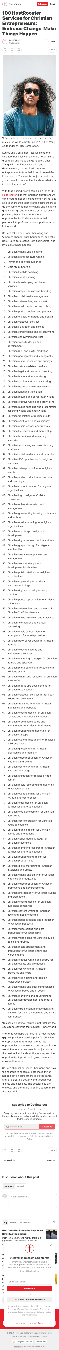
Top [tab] (5, 1222)
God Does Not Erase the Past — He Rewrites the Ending (22, 1232)
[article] (29, 1239)
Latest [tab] (13, 1222)
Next (49, 1160)
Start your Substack (24, 1341)
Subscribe (42, 4)
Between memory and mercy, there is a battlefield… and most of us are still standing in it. (21, 1239)
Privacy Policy (24, 1309)
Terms (30, 1336)
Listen (53, 41)
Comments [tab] (9, 1186)
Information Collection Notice (38, 1312)
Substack (17, 1347)
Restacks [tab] (21, 1186)
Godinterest (14, 40)
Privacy (23, 1336)
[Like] (5, 50)
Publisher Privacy (31, 1333)
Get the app (41, 1341)
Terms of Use (45, 1309)
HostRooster (9, 194)
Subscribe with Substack (31, 1299)
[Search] (54, 1222)
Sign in (53, 4)
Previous (11, 1160)
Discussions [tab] (24, 1222)
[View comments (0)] (12, 50)
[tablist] (14, 1186)
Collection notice (40, 1336)
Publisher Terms (45, 1333)
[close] (50, 1245)
